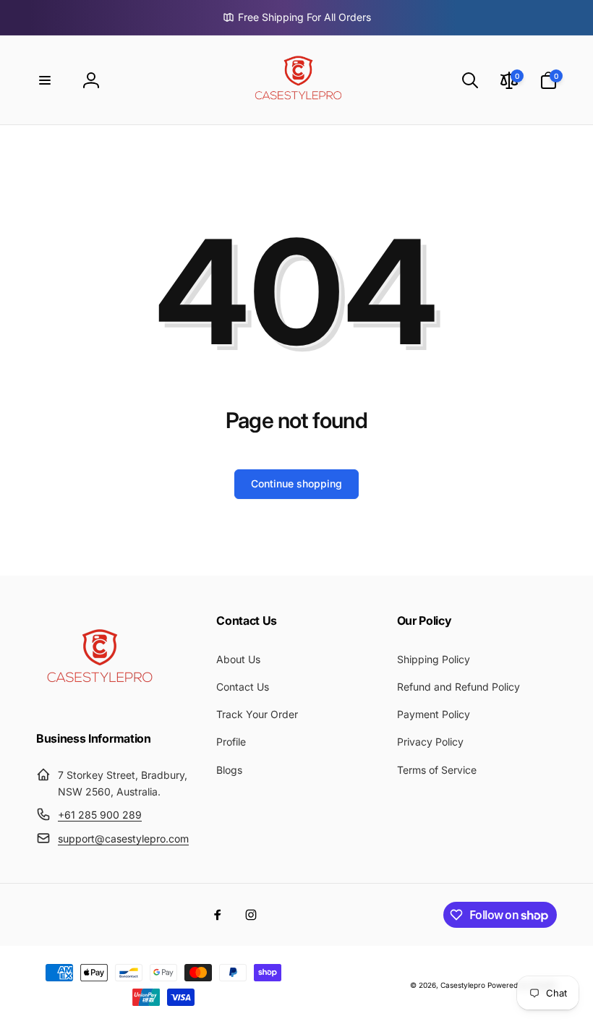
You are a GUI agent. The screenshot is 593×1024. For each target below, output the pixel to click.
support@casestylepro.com (123, 838)
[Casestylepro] (97, 699)
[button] (45, 80)
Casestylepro (462, 985)
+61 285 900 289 (100, 814)
